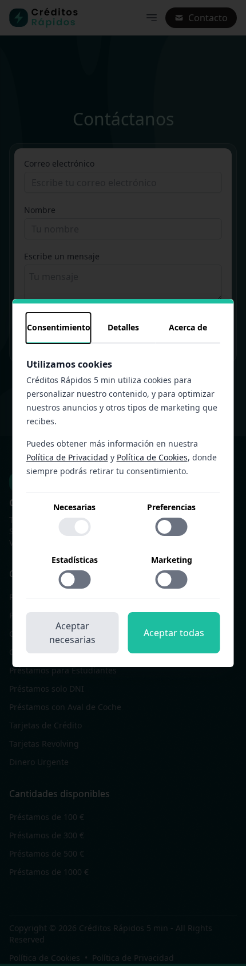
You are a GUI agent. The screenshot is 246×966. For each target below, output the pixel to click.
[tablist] (123, 328)
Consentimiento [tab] (58, 327)
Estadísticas (74, 559)
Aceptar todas (174, 632)
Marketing (171, 559)
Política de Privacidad (67, 457)
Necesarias (74, 507)
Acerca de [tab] (188, 327)
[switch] (74, 527)
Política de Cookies (152, 457)
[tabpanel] (123, 478)
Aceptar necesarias (72, 633)
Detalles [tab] (123, 327)
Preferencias (171, 507)
